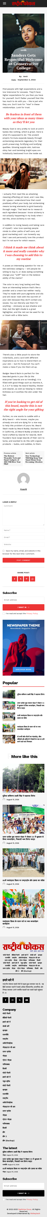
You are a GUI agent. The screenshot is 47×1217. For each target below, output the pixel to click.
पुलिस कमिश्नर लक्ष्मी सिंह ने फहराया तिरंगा (30, 694)
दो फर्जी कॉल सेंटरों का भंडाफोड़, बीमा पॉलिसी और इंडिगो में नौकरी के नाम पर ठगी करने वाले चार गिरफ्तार (30, 739)
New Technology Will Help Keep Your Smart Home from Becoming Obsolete (34, 459)
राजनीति (24, 50)
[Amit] (23, 479)
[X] (20, 578)
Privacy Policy (32, 613)
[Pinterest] (26, 578)
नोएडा (4, 1155)
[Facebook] (14, 578)
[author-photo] (4, 799)
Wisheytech (35, 1213)
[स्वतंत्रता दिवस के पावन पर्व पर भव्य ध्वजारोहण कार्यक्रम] (9, 728)
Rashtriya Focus (24, 1209)
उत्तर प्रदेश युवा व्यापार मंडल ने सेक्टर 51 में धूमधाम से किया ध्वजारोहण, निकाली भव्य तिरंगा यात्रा (30, 705)
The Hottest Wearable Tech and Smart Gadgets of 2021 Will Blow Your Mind (12, 460)
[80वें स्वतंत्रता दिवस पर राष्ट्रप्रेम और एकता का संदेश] (9, 716)
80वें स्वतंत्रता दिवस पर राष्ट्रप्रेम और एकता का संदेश (23, 880)
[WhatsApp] (32, 578)
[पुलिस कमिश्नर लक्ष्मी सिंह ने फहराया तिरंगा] (9, 694)
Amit (25, 76)
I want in (22, 607)
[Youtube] (27, 1000)
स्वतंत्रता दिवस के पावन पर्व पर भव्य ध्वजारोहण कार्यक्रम (29, 727)
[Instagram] (12, 1000)
